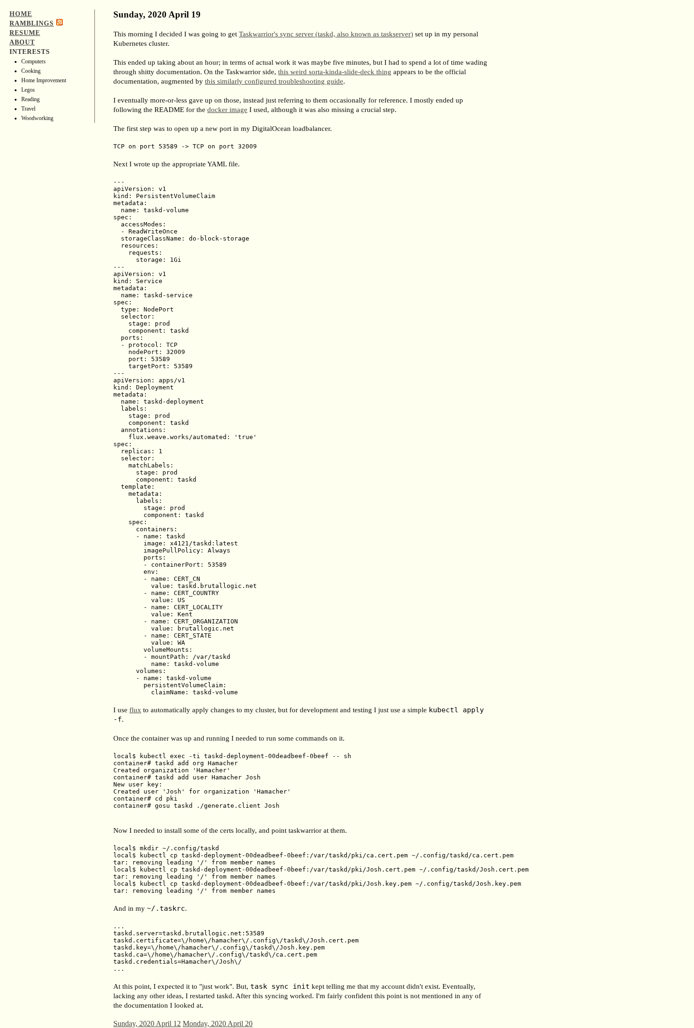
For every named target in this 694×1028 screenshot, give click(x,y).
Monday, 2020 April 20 (218, 1023)
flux (135, 710)
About (22, 42)
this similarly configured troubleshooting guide (274, 81)
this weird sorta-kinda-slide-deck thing (334, 72)
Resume (24, 32)
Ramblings (31, 23)
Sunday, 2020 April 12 (147, 1023)
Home (20, 13)
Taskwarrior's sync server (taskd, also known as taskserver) (326, 34)
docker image (227, 109)
